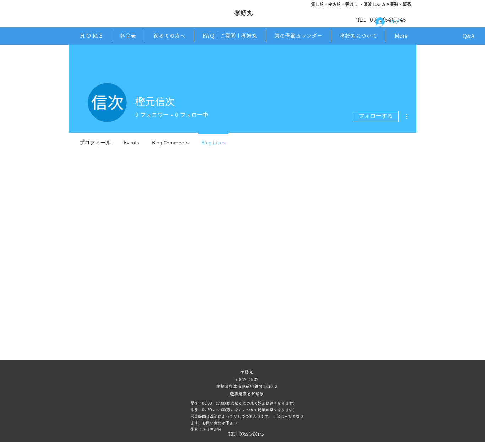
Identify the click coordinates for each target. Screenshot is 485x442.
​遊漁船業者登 (242, 393)
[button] (358, 36)
